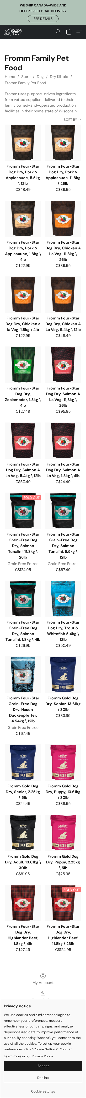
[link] (43, 1089)
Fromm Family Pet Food (25, 82)
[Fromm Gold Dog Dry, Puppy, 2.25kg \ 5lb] (63, 833)
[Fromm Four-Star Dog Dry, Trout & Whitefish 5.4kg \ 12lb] (63, 599)
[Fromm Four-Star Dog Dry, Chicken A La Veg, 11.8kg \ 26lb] (63, 219)
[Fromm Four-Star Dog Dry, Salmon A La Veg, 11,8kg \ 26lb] (63, 364)
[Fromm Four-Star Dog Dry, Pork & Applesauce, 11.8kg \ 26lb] (63, 143)
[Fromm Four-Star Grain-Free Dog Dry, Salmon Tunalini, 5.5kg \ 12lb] (63, 511)
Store (26, 76)
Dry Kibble (59, 76)
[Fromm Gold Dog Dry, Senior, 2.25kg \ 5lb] (23, 762)
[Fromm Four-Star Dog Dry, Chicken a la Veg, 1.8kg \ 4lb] (23, 294)
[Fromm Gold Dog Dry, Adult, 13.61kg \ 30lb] (23, 833)
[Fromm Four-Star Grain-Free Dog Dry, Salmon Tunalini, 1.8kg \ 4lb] (23, 599)
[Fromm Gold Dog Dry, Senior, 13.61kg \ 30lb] (63, 674)
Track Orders (43, 1000)
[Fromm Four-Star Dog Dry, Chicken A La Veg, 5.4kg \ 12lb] (63, 294)
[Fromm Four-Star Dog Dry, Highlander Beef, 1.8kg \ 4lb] (23, 903)
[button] (43, 18)
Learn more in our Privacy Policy (28, 1056)
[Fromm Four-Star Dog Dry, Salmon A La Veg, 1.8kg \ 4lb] (63, 441)
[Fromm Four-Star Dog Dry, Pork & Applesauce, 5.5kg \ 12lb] (23, 143)
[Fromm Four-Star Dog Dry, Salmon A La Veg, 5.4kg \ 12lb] (23, 441)
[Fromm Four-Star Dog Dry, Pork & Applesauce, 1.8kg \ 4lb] (23, 219)
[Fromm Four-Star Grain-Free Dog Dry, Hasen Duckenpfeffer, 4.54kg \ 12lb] (23, 674)
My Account (43, 982)
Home (10, 76)
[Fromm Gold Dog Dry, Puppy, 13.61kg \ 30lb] (63, 762)
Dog (40, 76)
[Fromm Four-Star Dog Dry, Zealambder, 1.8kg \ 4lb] (23, 364)
